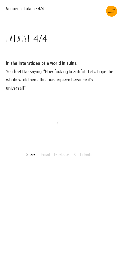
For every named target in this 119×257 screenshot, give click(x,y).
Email (45, 154)
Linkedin (86, 154)
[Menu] (111, 8)
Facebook (61, 154)
